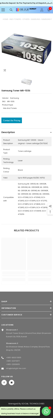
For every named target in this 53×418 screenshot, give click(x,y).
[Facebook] (4, 382)
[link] (13, 275)
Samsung (35, 19)
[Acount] (41, 9)
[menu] (3, 10)
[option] (26, 49)
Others (26, 19)
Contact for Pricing (11, 120)
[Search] (11, 10)
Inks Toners (15, 19)
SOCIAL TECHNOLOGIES (33, 403)
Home (5, 19)
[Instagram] (11, 382)
